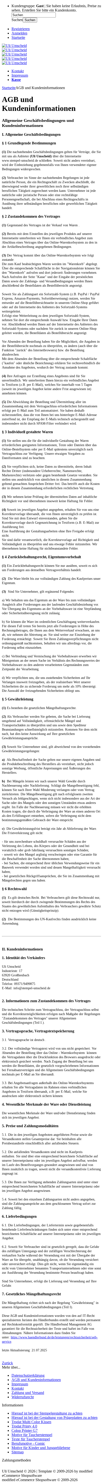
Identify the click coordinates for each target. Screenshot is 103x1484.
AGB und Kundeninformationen (36, 1380)
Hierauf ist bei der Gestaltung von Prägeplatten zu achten (54, 1418)
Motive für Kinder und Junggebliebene (40, 1448)
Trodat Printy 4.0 (24, 1426)
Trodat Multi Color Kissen (31, 1422)
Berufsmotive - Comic (28, 1443)
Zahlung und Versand (27, 1393)
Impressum (19, 75)
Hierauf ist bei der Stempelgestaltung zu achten (46, 1413)
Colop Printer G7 (24, 1430)
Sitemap (17, 1452)
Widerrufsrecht (22, 1397)
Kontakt (17, 71)
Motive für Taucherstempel (31, 1435)
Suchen (30, 20)
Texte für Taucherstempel (30, 1439)
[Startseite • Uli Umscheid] (14, 46)
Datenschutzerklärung (28, 1375)
